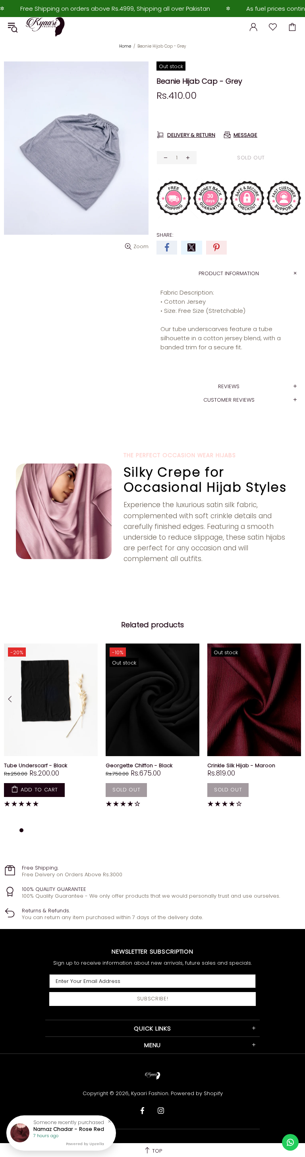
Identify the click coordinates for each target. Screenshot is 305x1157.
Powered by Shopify (197, 1093)
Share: (164, 235)
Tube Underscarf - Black (35, 765)
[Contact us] (290, 1142)
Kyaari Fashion (45, 27)
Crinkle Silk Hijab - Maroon (241, 765)
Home (125, 46)
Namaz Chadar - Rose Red (68, 1129)
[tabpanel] (51, 731)
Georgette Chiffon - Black (139, 765)
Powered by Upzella (85, 1144)
